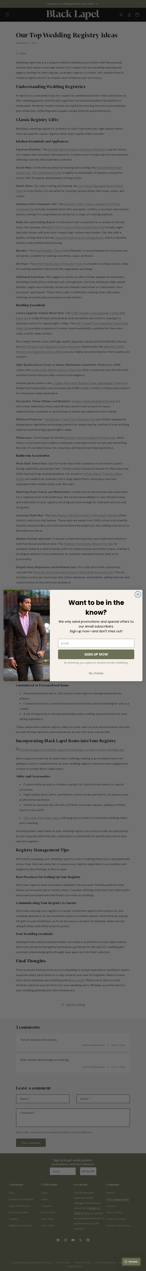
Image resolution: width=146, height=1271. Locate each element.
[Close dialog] (138, 594)
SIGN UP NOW (96, 654)
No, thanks (96, 673)
